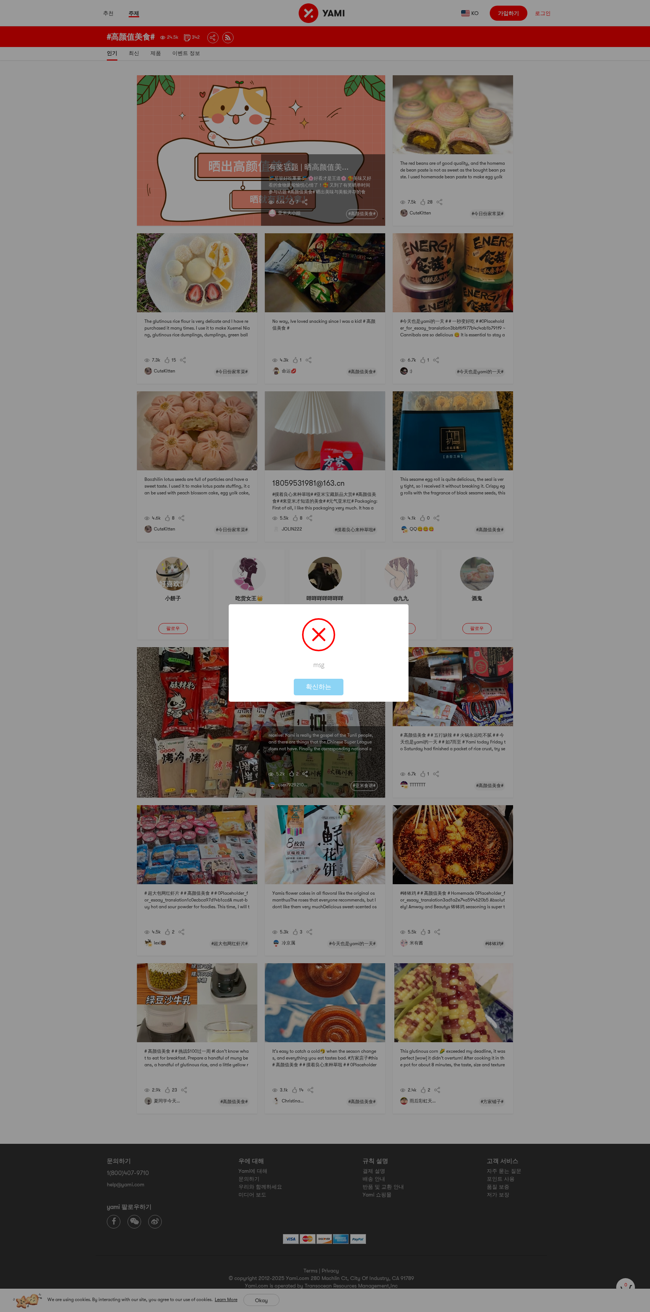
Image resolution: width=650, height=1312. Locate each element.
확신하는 (318, 686)
